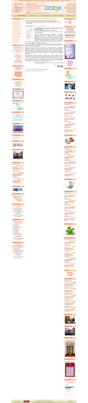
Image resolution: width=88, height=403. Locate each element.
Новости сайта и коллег (18, 195)
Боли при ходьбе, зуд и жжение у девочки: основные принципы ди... (69, 208)
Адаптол (74, 252)
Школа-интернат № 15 (18, 159)
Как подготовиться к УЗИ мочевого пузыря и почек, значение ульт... (68, 131)
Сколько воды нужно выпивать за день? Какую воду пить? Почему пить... (70, 163)
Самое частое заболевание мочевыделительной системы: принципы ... (69, 202)
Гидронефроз (73, 246)
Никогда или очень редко (18, 208)
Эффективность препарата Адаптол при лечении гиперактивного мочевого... (68, 254)
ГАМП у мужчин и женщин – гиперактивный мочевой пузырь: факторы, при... (69, 266)
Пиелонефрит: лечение (72, 200)
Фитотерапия (16, 224)
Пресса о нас (19, 198)
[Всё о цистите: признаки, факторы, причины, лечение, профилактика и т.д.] (70, 234)
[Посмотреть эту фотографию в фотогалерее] (18, 158)
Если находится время (17, 249)
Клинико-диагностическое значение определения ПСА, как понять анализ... (69, 243)
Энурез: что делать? (72, 194)
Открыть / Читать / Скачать (38, 25)
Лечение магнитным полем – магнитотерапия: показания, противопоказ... (69, 157)
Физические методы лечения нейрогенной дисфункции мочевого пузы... (69, 125)
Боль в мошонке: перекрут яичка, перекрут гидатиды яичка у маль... (69, 113)
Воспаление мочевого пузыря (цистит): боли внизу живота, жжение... (69, 119)
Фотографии (20, 199)
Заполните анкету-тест (18, 3)
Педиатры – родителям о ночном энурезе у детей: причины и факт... (69, 196)
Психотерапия (16, 230)
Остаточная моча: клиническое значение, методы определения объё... (69, 108)
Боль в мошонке (73, 111)
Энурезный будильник (17, 227)
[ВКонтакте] (58, 66)
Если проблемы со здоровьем (18, 250)
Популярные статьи (18, 196)
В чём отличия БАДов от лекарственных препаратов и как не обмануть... (69, 152)
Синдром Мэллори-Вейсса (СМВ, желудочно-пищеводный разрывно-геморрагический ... (69, 284)
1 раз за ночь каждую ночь (18, 209)
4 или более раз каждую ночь (18, 211)
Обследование (70, 15)
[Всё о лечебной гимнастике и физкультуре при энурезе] (70, 99)
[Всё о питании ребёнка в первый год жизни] (70, 143)
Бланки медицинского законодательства (47, 18)
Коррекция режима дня (17, 233)
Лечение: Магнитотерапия (71, 155)
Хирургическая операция (18, 234)
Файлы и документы (32, 18)
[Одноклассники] (60, 66)
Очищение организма (72, 161)
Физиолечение (16, 228)
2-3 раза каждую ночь (17, 210)
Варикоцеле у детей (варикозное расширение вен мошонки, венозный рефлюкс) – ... (69, 297)
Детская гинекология (72, 211)
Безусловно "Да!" (16, 248)
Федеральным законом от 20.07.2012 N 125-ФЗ (39, 41)
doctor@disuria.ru (18, 60)
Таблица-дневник (44, 15)
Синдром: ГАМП (73, 217)
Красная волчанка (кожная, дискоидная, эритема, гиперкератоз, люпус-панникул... (69, 291)
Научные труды (18, 197)
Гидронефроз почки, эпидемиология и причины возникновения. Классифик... (69, 248)
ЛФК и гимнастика (17, 229)
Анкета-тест (32, 15)
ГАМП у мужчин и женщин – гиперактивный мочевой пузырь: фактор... (69, 219)
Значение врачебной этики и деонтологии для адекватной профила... (69, 214)
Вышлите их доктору (18, 9)
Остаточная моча (73, 105)
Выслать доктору (58, 15)
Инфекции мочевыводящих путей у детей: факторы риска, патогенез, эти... (70, 260)
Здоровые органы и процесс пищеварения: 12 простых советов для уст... (69, 175)
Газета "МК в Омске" (21, 165)
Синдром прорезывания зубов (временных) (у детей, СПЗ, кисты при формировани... (69, 303)
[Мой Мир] (62, 66)
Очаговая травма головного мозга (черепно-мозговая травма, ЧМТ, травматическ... (70, 310)
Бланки (38, 18)
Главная (26, 18)
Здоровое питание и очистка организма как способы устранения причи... (69, 169)
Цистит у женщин (73, 117)
